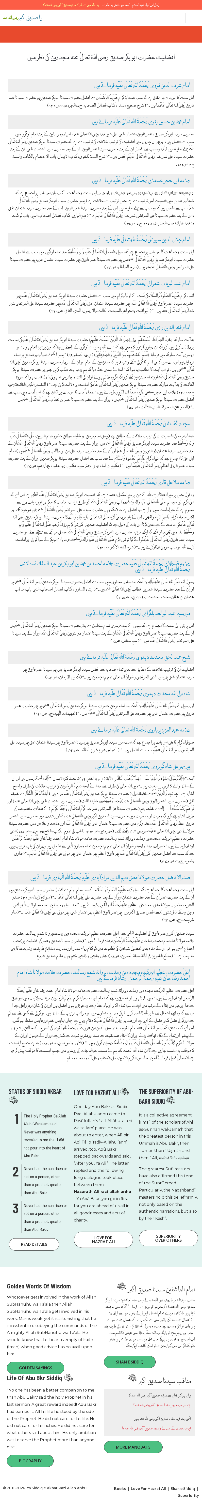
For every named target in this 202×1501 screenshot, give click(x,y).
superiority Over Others (168, 1238)
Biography (30, 1461)
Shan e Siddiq (130, 1362)
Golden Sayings (35, 1368)
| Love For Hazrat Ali (147, 1488)
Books (120, 1488)
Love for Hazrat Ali (103, 1239)
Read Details (34, 1244)
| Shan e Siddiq (181, 1488)
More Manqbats (133, 1447)
